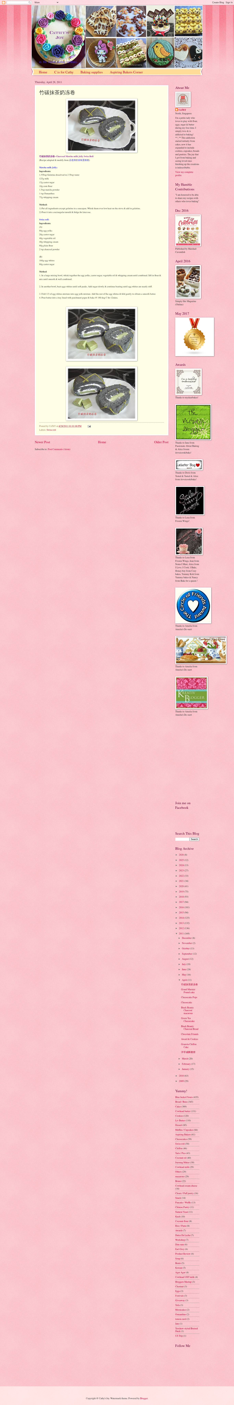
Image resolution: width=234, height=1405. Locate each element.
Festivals (179, 1295)
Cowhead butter (182, 1111)
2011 (181, 933)
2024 (181, 865)
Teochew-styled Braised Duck (186, 1330)
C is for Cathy (63, 72)
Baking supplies (92, 72)
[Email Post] (89, 426)
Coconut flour (181, 1221)
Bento (178, 1263)
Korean (178, 1267)
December (187, 938)
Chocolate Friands (189, 1034)
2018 (181, 896)
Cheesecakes (181, 1139)
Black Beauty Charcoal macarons (187, 1010)
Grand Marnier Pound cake (188, 991)
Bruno (178, 1181)
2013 (181, 923)
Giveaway (180, 1300)
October (186, 948)
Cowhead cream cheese (186, 1185)
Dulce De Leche (182, 1235)
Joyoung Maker (182, 1162)
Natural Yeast (181, 1211)
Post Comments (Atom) (59, 449)
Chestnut (179, 1286)
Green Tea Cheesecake (188, 1019)
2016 (181, 907)
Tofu (177, 1305)
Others (178, 1171)
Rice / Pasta (180, 1225)
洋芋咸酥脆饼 (188, 1052)
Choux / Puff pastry (184, 1193)
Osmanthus (180, 1314)
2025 (181, 860)
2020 (181, 886)
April (185, 979)
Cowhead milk (182, 1167)
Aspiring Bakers (183, 1134)
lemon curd (180, 1319)
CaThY (182, 110)
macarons (179, 1176)
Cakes (178, 1106)
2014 (181, 917)
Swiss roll (51, 429)
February (186, 1063)
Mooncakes (180, 1309)
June (184, 969)
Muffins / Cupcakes (184, 1129)
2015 (181, 912)
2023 (181, 870)
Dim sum (179, 1244)
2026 (181, 854)
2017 (181, 902)
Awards (178, 1230)
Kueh (177, 1216)
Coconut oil (180, 1157)
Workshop (180, 1239)
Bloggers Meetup (183, 1281)
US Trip (179, 1335)
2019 (181, 891)
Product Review (182, 1253)
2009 (181, 1081)
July (184, 964)
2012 (181, 928)
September (187, 953)
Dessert (178, 1125)
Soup (177, 1258)
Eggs (177, 1291)
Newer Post (42, 442)
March (185, 1058)
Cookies (179, 1115)
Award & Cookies (189, 1039)
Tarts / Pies (180, 1153)
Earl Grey (179, 1249)
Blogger (144, 1398)
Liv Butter (180, 1120)
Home (43, 72)
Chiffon (178, 1148)
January (186, 1069)
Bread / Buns (181, 1101)
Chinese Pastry (182, 1207)
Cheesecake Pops (189, 997)
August (185, 958)
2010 (181, 1075)
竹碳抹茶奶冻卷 (189, 984)
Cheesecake (186, 1002)
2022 (181, 875)
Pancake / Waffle (183, 1202)
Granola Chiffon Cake (188, 1045)
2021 (181, 880)
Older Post (161, 442)
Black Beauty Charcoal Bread (189, 1027)
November (187, 943)
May (184, 974)
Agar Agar (180, 1272)
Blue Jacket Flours (184, 1097)
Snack (178, 1197)
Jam (177, 1323)
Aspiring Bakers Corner (126, 72)
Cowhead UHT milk (184, 1277)
